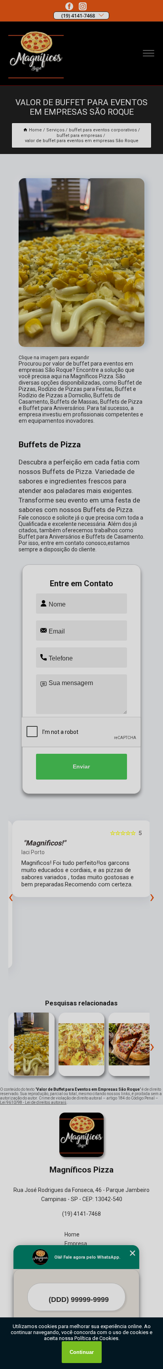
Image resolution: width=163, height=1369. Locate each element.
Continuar (82, 1352)
